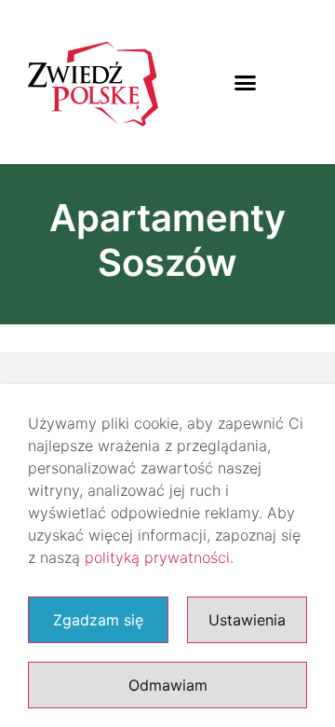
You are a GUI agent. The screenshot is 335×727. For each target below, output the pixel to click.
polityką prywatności (157, 557)
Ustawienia (247, 619)
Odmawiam (168, 685)
